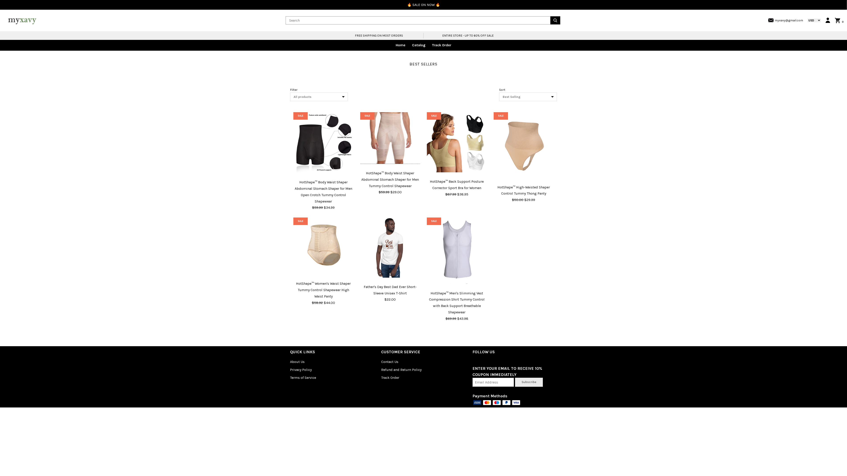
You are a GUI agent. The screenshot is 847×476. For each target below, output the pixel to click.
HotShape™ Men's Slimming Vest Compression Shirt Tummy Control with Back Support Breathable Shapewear (457, 302)
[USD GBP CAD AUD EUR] (812, 20)
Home (400, 45)
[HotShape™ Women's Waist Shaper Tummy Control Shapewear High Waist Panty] (323, 246)
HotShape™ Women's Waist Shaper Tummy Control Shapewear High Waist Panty (323, 289)
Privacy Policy (301, 370)
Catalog (418, 45)
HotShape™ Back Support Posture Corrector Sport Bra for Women (457, 184)
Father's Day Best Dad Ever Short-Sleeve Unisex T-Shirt (390, 290)
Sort (502, 90)
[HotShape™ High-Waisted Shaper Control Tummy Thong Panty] (524, 145)
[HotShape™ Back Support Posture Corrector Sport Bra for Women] (457, 142)
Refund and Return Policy (401, 370)
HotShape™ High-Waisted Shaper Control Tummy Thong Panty (523, 190)
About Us (297, 362)
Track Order (441, 45)
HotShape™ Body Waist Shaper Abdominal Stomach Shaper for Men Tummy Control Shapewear (390, 179)
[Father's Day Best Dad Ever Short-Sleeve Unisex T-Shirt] (390, 248)
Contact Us (389, 362)
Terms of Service (303, 378)
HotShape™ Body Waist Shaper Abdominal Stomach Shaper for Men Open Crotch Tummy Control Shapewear (323, 191)
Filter (294, 90)
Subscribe (529, 382)
